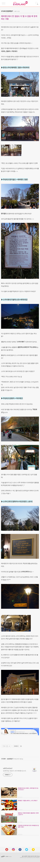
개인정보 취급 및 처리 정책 (32, 856)
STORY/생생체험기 (7, 11)
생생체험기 (10, 759)
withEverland (7, 768)
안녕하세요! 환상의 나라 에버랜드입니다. (14, 771)
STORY (3, 759)
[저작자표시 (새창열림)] (21, 746)
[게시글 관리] (9, 746)
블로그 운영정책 (24, 856)
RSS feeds (38, 856)
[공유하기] (7, 746)
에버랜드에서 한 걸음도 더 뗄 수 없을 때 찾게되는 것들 (19, 17)
